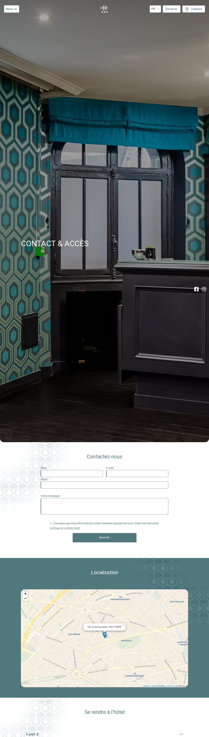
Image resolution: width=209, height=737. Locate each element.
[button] (105, 635)
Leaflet (146, 685)
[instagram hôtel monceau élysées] (203, 289)
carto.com (171, 685)
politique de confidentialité (65, 528)
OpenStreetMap (159, 685)
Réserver (171, 9)
